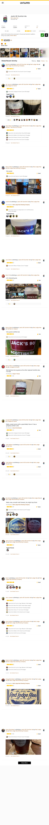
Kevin (7, 578)
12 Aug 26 (8, 269)
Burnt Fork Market (17, 428)
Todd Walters (9, 444)
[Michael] (14, 120)
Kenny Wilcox (9, 365)
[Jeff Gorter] (14, 78)
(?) (11, 40)
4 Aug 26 (7, 396)
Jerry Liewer (9, 597)
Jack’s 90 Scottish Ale (22, 64)
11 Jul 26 (7, 591)
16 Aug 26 (8, 116)
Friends (43, 61)
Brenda (8, 64)
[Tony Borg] (37, 120)
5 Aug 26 (7, 356)
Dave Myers (9, 126)
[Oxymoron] (27, 120)
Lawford (8, 201)
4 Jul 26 (7, 636)
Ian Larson (8, 84)
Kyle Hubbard (9, 621)
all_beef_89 (9, 420)
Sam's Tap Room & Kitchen (14, 127)
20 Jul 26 (7, 534)
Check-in (42, 35)
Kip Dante (8, 498)
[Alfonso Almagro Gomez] (29, 120)
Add (46, 35)
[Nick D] (22, 120)
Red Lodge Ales (14, 18)
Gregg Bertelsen (10, 679)
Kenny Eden (9, 166)
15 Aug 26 (8, 195)
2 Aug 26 (7, 438)
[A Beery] (14, 456)
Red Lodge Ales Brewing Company (15, 65)
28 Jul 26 (7, 453)
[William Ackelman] (24, 120)
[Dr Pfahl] (34, 120)
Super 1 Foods (16, 373)
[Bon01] (32, 120)
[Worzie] (14, 360)
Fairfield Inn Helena (12, 329)
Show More (13, 35)
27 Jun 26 (7, 705)
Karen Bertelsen (10, 729)
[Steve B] (14, 304)
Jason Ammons (10, 540)
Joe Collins (8, 259)
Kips (11, 446)
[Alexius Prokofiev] (17, 120)
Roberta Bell (9, 660)
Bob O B (8, 275)
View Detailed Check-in (15, 116)
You (46, 61)
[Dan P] (19, 120)
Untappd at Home (12, 85)
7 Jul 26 (7, 615)
